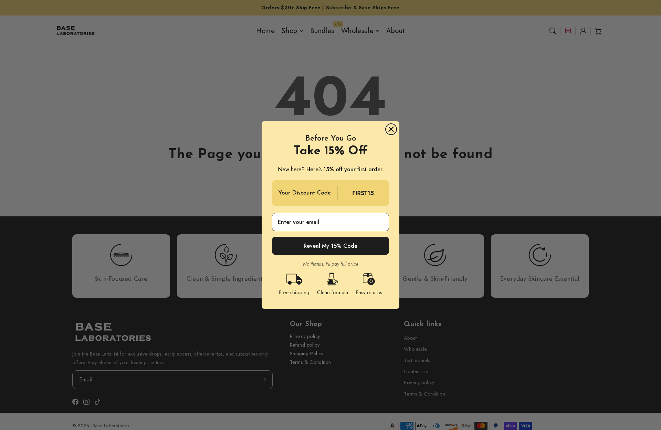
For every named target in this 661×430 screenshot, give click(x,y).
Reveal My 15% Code (330, 246)
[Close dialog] (391, 129)
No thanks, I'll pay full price (330, 263)
